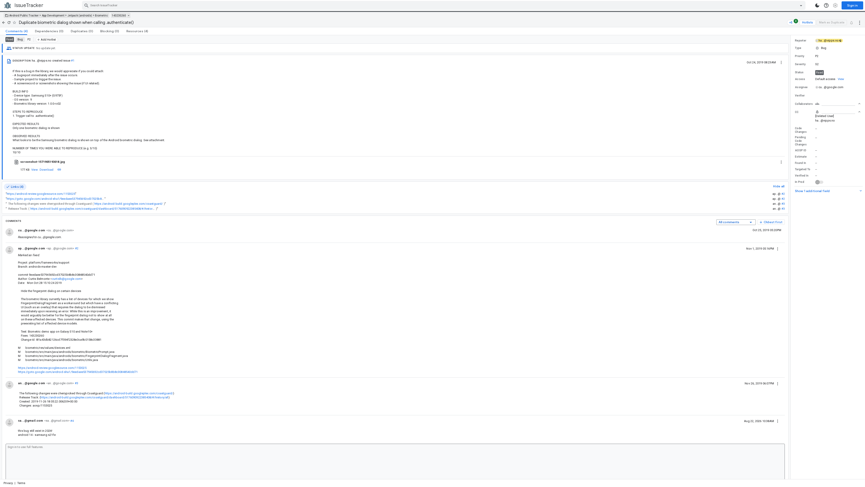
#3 (783, 203)
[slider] (791, 257)
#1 (72, 60)
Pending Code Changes (801, 141)
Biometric (101, 15)
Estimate (801, 156)
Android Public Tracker (24, 15)
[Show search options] (801, 5)
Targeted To (802, 169)
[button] (828, 48)
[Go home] (3, 22)
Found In (800, 163)
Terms (21, 483)
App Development (53, 15)
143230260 (119, 15)
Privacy (8, 483)
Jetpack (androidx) (80, 15)
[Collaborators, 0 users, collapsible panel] (838, 104)
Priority (799, 56)
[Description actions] (781, 62)
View (34, 169)
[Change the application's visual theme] (817, 5)
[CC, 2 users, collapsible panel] (838, 112)
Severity (800, 64)
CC (797, 112)
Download (47, 169)
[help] (826, 5)
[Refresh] (9, 22)
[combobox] (444, 5)
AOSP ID (800, 150)
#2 (783, 193)
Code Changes (801, 130)
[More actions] (859, 22)
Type (798, 48)
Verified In (801, 175)
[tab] (16, 31)
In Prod (799, 182)
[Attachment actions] (781, 161)
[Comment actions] (777, 248)
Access (800, 79)
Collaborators (804, 104)
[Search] (86, 5)
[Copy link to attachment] (59, 169)
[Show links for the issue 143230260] (128, 15)
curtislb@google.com (66, 278)
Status (799, 72)
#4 (72, 420)
